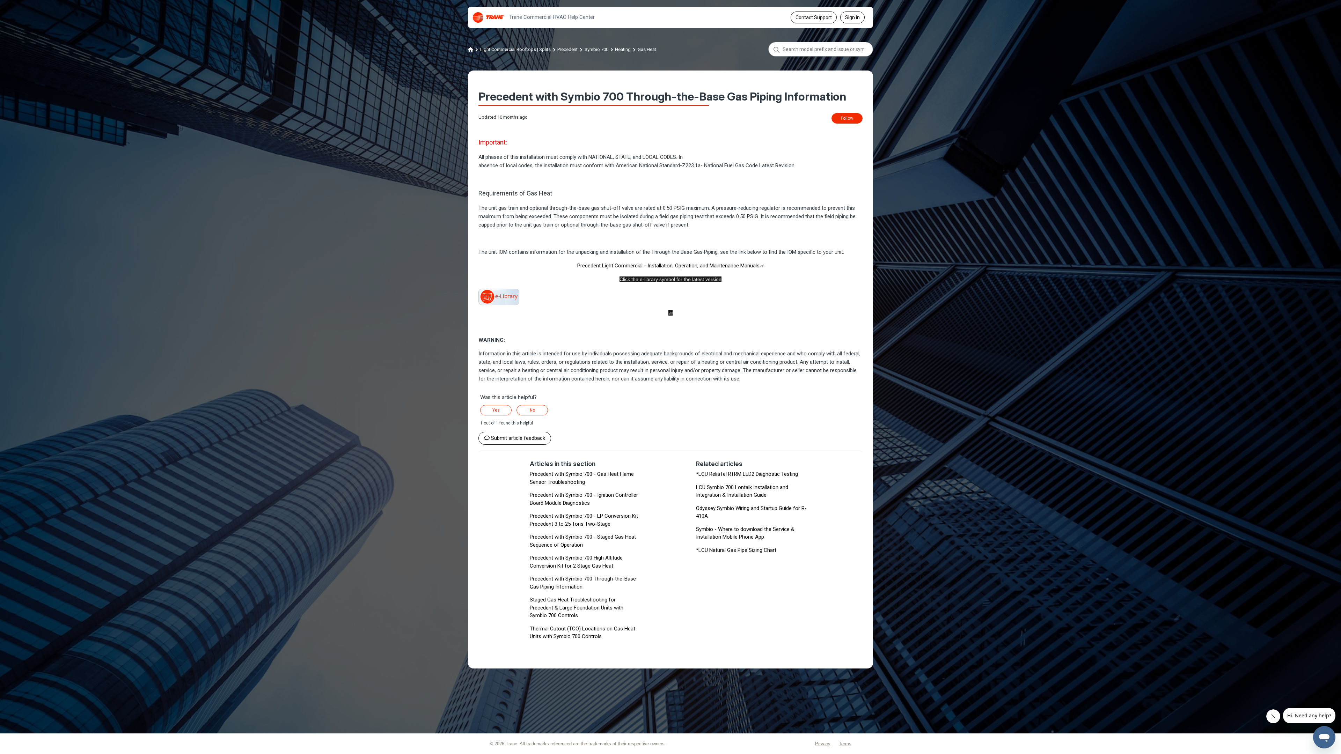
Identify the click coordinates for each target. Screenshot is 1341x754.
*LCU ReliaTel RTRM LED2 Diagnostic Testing (747, 474)
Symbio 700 (596, 49)
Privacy (822, 743)
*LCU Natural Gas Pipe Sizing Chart (736, 550)
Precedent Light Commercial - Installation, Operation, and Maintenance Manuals (668, 266)
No (532, 410)
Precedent (567, 49)
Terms (845, 743)
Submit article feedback (518, 438)
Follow (847, 118)
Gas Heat (647, 49)
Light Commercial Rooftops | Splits (515, 49)
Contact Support (814, 17)
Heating (623, 49)
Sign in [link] (852, 17)
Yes (496, 410)
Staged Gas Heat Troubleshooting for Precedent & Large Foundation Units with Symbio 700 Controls (576, 608)
